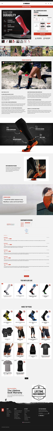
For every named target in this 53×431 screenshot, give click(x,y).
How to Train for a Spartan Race (18, 410)
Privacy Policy (26, 418)
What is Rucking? (16, 413)
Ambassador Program (17, 417)
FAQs (25, 413)
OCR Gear (8, 413)
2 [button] (25, 270)
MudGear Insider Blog (16, 414)
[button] (22, 223)
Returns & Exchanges (27, 410)
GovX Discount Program (27, 417)
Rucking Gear (8, 414)
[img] (6, 237)
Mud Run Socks (8, 410)
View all (26, 378)
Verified (26, 233)
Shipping (25, 414)
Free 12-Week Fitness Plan (17, 418)
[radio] (36, 26)
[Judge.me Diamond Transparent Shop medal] (26, 230)
